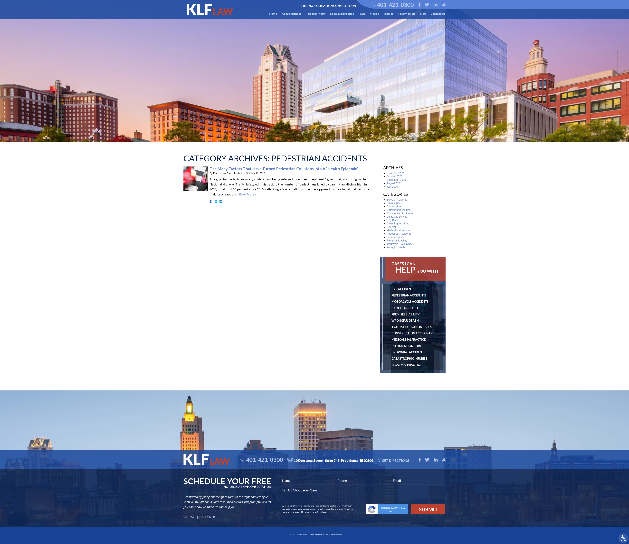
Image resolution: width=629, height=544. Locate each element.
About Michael (291, 14)
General (391, 227)
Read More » (248, 194)
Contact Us (438, 14)
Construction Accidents (400, 213)
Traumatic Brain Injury (399, 244)
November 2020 (396, 173)
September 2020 (396, 179)
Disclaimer (207, 517)
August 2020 (394, 183)
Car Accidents (395, 206)
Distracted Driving (397, 216)
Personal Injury (315, 14)
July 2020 (392, 186)
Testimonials (406, 14)
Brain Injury (393, 203)
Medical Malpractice (398, 230)
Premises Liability (397, 240)
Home (273, 14)
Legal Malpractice (342, 14)
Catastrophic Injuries (398, 210)
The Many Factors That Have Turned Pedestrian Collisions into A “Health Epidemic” (284, 168)
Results (388, 14)
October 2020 (394, 176)
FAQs (362, 14)
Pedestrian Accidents (399, 233)
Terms (396, 511)
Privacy (389, 511)
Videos (374, 14)
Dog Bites (392, 220)
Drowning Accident (398, 223)
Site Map (189, 517)
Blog (423, 14)
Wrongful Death (396, 247)
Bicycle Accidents (397, 199)
